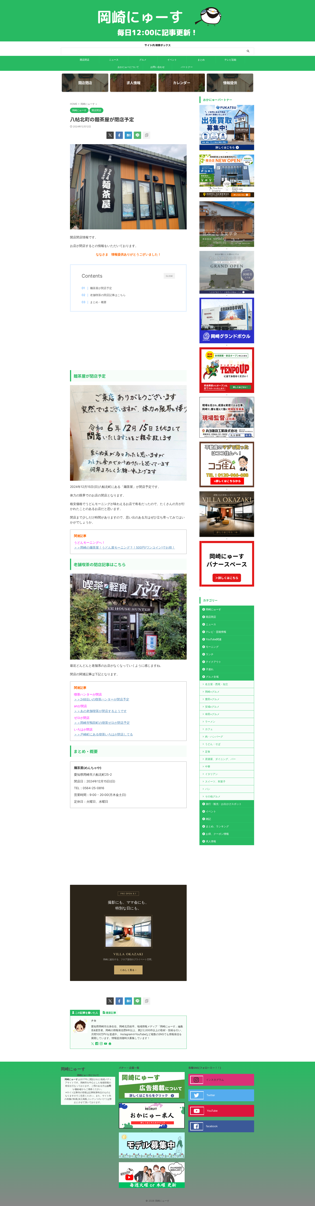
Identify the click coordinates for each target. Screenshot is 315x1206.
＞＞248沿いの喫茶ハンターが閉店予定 (101, 699)
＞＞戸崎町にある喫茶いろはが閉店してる (103, 734)
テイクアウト (213, 661)
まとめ (201, 59)
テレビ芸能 (230, 59)
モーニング (212, 646)
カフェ (209, 729)
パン (207, 788)
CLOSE (169, 276)
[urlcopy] (146, 135)
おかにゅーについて (128, 67)
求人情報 (211, 841)
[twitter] (110, 135)
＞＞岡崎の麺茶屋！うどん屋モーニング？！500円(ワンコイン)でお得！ (124, 547)
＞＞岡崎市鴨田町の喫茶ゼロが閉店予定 (102, 723)
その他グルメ (212, 796)
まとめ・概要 (98, 302)
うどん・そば (212, 744)
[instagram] (101, 1043)
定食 (207, 751)
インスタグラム (215, 1079)
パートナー (187, 67)
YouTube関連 (213, 639)
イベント (172, 59)
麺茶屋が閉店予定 (101, 288)
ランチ (209, 654)
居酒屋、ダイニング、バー (220, 759)
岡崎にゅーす (213, 609)
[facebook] (119, 135)
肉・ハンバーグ (214, 736)
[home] (110, 1043)
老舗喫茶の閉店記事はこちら (108, 295)
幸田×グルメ (212, 714)
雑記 (208, 818)
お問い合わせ (157, 67)
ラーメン (210, 721)
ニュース (113, 59)
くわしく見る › (128, 970)
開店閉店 (84, 59)
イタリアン (211, 773)
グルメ (142, 59)
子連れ (209, 669)
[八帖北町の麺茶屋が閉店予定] (128, 135)
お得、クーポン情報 (217, 833)
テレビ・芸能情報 (216, 631)
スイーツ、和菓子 (215, 781)
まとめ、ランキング (217, 826)
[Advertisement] (128, 340)
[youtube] (106, 1043)
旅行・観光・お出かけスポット (224, 803)
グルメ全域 (212, 676)
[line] (137, 135)
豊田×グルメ (212, 699)
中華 (207, 766)
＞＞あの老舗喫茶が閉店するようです (100, 711)
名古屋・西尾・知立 (216, 684)
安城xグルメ (212, 706)
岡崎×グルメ (212, 691)
